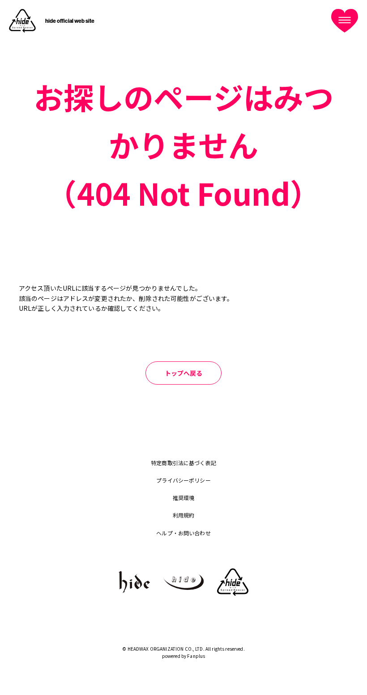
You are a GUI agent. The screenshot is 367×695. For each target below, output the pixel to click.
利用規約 (184, 515)
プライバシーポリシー (183, 480)
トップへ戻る (184, 373)
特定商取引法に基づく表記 (183, 462)
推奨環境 (184, 497)
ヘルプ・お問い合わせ (183, 533)
